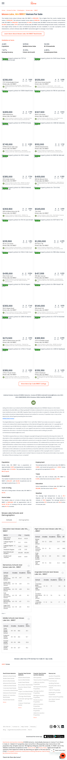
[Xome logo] (33, 3)
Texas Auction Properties (41, 680)
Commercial (53, 681)
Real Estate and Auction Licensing (13, 742)
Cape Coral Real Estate (25, 691)
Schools (9, 520)
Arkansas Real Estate (9, 683)
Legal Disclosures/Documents (17, 730)
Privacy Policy (43, 748)
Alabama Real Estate (9, 676)
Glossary (33, 727)
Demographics (24, 520)
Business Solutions (54, 678)
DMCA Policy (46, 751)
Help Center (24, 727)
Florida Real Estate (8, 700)
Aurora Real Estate (24, 680)
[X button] (58, 726)
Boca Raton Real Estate (25, 685)
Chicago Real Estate (24, 696)
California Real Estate (9, 686)
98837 (36, 10)
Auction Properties (54, 676)
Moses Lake (29, 10)
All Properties (37, 677)
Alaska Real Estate (8, 678)
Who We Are (6, 727)
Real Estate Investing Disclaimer (32, 751)
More (4, 702)
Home (3, 10)
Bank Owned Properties (56, 697)
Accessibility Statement (14, 751)
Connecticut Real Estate (10, 690)
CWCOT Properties (54, 690)
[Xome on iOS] (49, 736)
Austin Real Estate (23, 682)
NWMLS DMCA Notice (8, 418)
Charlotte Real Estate (24, 694)
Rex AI (30, 730)
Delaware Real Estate (9, 693)
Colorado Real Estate (9, 688)
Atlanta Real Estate (24, 677)
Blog (4, 730)
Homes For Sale (11, 10)
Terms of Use (31, 748)
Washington (20, 10)
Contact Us (15, 727)
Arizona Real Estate (9, 681)
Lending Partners (54, 683)
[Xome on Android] (59, 736)
